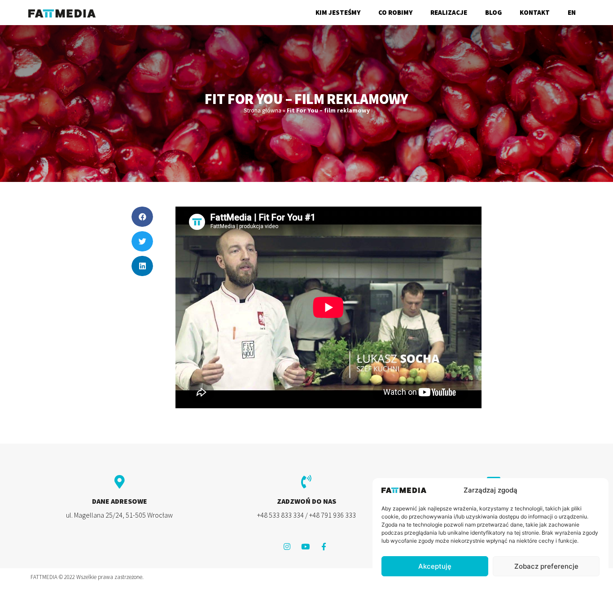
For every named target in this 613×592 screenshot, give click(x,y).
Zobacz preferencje (546, 566)
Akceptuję (434, 566)
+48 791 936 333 (332, 514)
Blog (493, 12)
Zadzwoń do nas (306, 501)
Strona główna (262, 110)
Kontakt (535, 12)
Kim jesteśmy (337, 12)
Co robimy (395, 12)
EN (572, 12)
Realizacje (448, 12)
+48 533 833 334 (280, 514)
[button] (142, 217)
